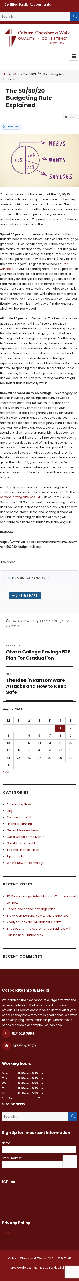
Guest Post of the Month (24, 843)
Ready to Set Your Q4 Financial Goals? (34, 922)
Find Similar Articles (26, 578)
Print (70, 117)
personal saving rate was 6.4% (21, 497)
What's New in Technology (25, 863)
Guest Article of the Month (25, 837)
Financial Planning (19, 824)
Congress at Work (19, 817)
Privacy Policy (11, 1233)
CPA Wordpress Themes (27, 1268)
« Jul (6, 772)
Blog (17, 74)
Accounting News (19, 804)
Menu (73, 56)
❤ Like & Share (25, 595)
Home (7, 74)
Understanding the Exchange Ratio (31, 909)
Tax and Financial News (23, 850)
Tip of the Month (18, 856)
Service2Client (21, 621)
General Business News (23, 830)
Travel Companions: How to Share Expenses (37, 916)
